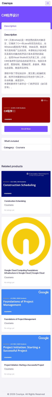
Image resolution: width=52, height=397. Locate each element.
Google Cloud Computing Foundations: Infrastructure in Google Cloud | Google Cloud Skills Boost (24, 273)
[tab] (10, 26)
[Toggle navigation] (47, 3)
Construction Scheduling (15, 201)
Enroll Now (26, 129)
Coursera (20, 147)
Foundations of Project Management (20, 319)
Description (10, 26)
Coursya (7, 3)
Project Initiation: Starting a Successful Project (24, 365)
